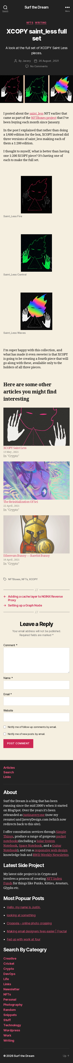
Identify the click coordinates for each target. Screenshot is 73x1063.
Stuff (7, 1020)
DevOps (9, 974)
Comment (10, 645)
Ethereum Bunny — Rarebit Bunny (26, 556)
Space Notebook (30, 846)
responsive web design (51, 850)
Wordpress (11, 1030)
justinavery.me (34, 815)
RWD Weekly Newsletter (50, 855)
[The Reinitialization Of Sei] (36, 480)
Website (8, 710)
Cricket (8, 963)
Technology (12, 1025)
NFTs (29, 22)
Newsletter (11, 989)
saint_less (36, 114)
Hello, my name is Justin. (23, 907)
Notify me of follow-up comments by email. (32, 727)
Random (9, 1010)
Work (7, 1035)
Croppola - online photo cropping (29, 923)
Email (7, 694)
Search (8, 772)
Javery (26, 60)
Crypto (8, 968)
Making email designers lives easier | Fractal (37, 931)
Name (8, 678)
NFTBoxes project (43, 118)
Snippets (10, 1015)
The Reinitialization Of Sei (20, 502)
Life (6, 979)
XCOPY (33, 579)
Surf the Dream (36, 7)
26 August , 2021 (49, 60)
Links (7, 777)
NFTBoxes (14, 579)
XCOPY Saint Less (14, 448)
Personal (9, 999)
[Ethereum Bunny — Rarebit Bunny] (36, 534)
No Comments (38, 66)
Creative (9, 958)
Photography (13, 1004)
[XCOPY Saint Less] (36, 427)
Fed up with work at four (23, 939)
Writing (41, 22)
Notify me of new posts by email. (26, 734)
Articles (9, 767)
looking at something (21, 915)
